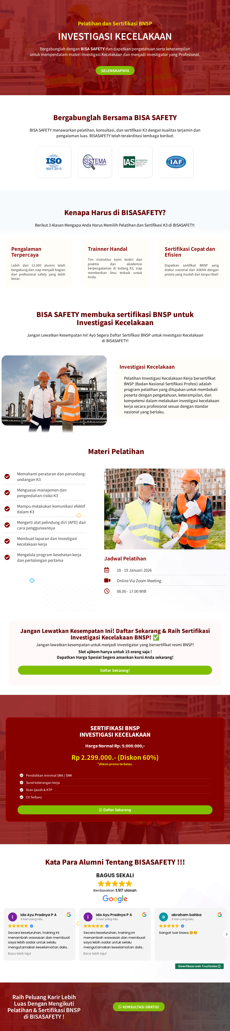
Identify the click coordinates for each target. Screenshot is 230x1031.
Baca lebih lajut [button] (19, 954)
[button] (226, 934)
